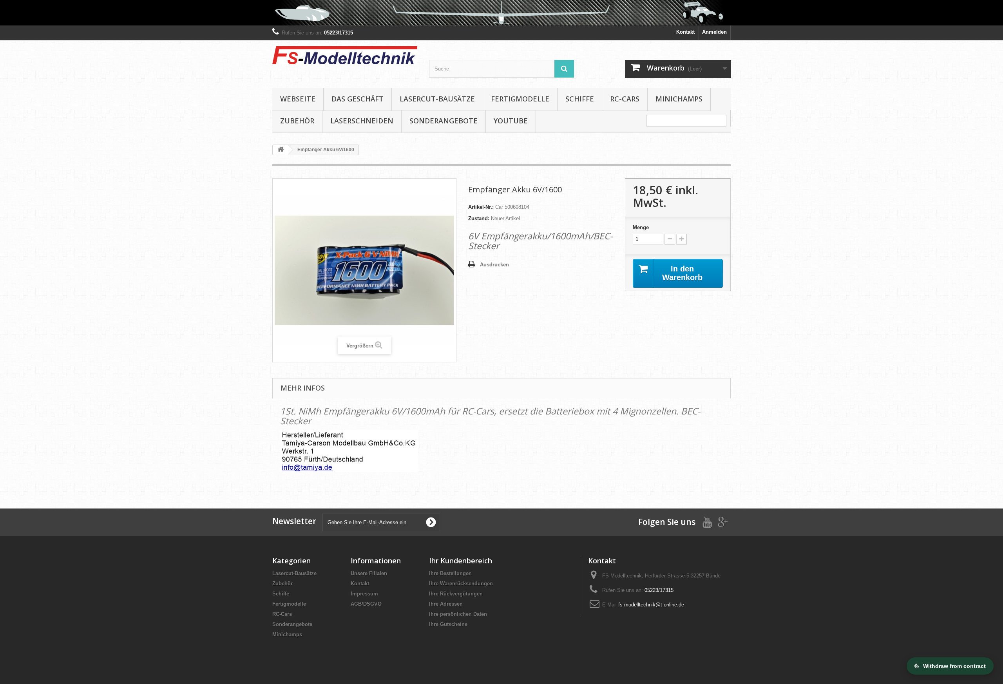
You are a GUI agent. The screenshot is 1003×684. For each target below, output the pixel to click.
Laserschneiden (361, 120)
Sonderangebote (443, 120)
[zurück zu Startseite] (280, 150)
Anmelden (714, 32)
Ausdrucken (494, 265)
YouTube (511, 120)
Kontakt (685, 32)
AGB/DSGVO (366, 604)
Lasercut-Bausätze (437, 98)
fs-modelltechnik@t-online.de (651, 605)
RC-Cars (624, 98)
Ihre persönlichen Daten (458, 614)
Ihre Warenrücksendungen (461, 583)
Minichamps (678, 98)
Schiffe (579, 98)
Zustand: (478, 218)
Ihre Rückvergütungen (456, 594)
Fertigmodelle (520, 98)
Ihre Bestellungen (450, 573)
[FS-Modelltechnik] (344, 55)
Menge (641, 227)
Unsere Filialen (369, 573)
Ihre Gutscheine (448, 624)
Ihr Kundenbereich (460, 560)
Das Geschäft (357, 98)
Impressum (364, 594)
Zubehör (297, 120)
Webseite (297, 98)
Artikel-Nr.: (481, 207)
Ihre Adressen (446, 604)
